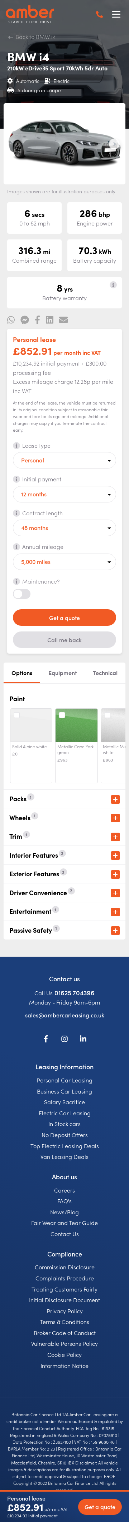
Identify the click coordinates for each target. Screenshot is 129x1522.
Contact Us (65, 1234)
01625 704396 (74, 992)
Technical (105, 672)
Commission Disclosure (65, 1267)
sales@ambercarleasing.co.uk (64, 1015)
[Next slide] (114, 144)
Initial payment (41, 479)
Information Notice (64, 1365)
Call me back (64, 640)
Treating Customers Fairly (64, 1289)
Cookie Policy (64, 1354)
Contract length (42, 513)
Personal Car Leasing (64, 1080)
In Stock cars (64, 1123)
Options (21, 672)
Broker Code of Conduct (65, 1333)
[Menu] (116, 14)
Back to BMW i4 (35, 36)
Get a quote (64, 617)
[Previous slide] (14, 144)
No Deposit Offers (65, 1135)
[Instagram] (64, 1040)
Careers (64, 1190)
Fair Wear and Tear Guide (64, 1222)
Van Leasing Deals (64, 1156)
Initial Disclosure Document (64, 1300)
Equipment (62, 672)
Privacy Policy (65, 1311)
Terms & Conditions (64, 1321)
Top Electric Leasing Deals (64, 1146)
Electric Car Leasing (65, 1113)
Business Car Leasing (64, 1091)
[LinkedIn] (83, 1040)
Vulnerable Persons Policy (64, 1343)
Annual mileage (42, 546)
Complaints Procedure (64, 1278)
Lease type (36, 445)
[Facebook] (46, 1040)
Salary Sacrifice (64, 1102)
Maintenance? (41, 581)
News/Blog (64, 1212)
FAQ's (64, 1201)
